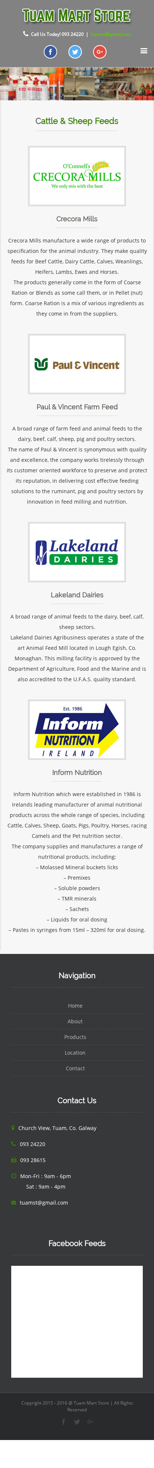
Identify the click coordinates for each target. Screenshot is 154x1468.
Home (75, 1005)
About (75, 1021)
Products (75, 1036)
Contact (75, 1068)
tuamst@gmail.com (111, 34)
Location (75, 1052)
